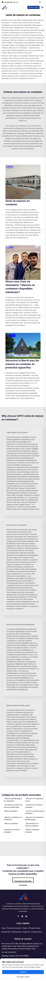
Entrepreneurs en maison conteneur (32, 824)
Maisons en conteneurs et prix (34, 800)
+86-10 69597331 (11, 952)
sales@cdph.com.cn (11, 2)
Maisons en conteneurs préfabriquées (34, 818)
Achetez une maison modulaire (12, 831)
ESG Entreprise (17, 932)
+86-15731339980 (22, 956)
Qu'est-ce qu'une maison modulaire (34, 812)
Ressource (26, 932)
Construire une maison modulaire (34, 806)
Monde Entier (6, 932)
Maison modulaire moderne (32, 831)
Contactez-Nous (36, 932)
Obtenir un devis (33, 7)
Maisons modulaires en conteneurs (13, 818)
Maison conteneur (11, 823)
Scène (4, 928)
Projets (24, 928)
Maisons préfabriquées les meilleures (13, 800)
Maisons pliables (10, 811)
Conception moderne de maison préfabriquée (13, 806)
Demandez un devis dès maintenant (23, 881)
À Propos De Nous (34, 928)
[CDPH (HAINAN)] (4, 7)
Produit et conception (14, 928)
